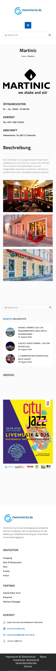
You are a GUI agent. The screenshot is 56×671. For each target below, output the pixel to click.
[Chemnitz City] (28, 11)
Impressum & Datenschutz (21, 656)
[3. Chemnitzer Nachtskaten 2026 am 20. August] (10, 358)
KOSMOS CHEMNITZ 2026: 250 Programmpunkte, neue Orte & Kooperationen (32, 331)
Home (24, 56)
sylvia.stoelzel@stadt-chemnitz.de (21, 634)
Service (28, 666)
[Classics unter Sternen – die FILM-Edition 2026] (10, 346)
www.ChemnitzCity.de (16, 628)
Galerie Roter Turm (12, 592)
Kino (5, 566)
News (43, 656)
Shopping (7, 558)
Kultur (6, 575)
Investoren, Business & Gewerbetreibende (26, 661)
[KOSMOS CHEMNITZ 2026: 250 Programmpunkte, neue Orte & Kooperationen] (10, 332)
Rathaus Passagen (12, 601)
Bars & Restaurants (12, 562)
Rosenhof (7, 597)
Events (6, 571)
